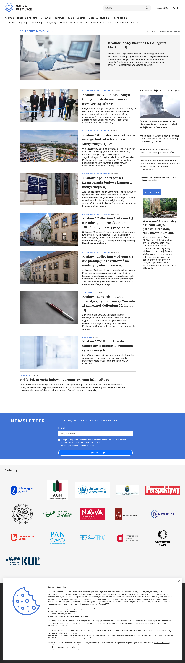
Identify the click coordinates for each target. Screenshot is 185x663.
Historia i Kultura (27, 18)
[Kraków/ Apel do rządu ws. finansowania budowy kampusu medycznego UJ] (78, 190)
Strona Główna (151, 31)
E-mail (61, 427)
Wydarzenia (121, 22)
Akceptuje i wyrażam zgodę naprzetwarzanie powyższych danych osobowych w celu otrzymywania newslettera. (93, 441)
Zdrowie (59, 18)
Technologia (119, 18)
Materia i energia (99, 18)
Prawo (63, 22)
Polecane (152, 192)
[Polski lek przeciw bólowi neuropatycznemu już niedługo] (78, 383)
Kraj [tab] (170, 90)
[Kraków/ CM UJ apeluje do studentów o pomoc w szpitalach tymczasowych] (78, 352)
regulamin (74, 440)
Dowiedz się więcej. (162, 643)
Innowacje (37, 22)
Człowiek (46, 18)
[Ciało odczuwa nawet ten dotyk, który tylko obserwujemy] (160, 179)
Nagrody (51, 22)
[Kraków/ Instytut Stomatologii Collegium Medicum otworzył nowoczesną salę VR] (78, 106)
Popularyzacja (78, 22)
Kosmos (9, 18)
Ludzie (135, 22)
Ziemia (81, 18)
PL (174, 7)
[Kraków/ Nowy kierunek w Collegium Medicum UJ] (100, 57)
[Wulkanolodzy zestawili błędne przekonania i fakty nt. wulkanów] (160, 151)
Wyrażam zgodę (66, 647)
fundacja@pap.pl (126, 635)
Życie (71, 18)
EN (178, 8)
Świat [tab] (177, 90)
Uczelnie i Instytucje (16, 22)
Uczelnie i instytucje (96, 90)
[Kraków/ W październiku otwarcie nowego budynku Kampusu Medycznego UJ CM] (78, 148)
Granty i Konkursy (100, 22)
